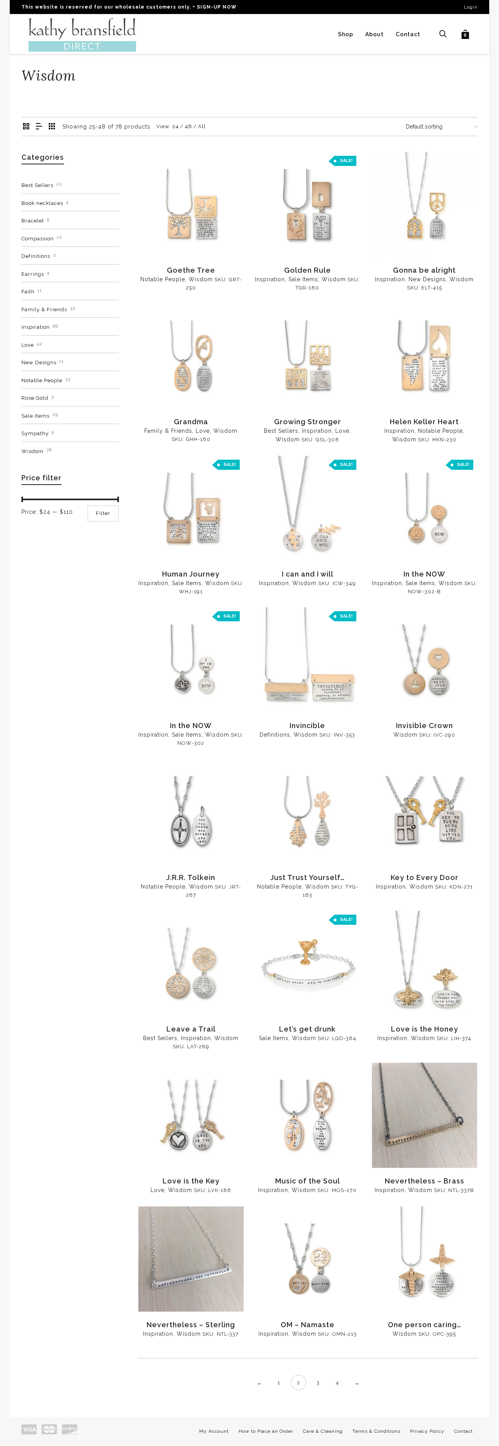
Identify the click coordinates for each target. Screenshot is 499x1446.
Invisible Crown (424, 725)
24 (175, 126)
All (202, 126)
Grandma (191, 422)
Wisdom (201, 279)
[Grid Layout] (52, 126)
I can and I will (307, 574)
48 (188, 126)
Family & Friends (168, 431)
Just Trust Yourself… (308, 877)
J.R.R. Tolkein (190, 877)
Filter (103, 513)
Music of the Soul (307, 1181)
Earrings (32, 274)
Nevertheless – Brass (424, 1181)
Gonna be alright (424, 270)
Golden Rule (307, 270)
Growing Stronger (307, 422)
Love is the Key (191, 1181)
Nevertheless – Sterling (191, 1325)
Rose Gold (34, 398)
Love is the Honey (424, 1029)
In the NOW (424, 574)
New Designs (427, 279)
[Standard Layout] (26, 126)
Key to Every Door (424, 877)
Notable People (162, 279)
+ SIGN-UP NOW (215, 7)
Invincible (307, 725)
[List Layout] (39, 126)
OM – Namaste (307, 1325)
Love (203, 431)
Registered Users (167, 239)
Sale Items (303, 279)
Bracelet (32, 221)
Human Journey (190, 574)
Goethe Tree (191, 270)
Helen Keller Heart (424, 422)
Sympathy (35, 433)
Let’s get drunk (307, 1029)
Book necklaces (42, 203)
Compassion (37, 239)
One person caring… (424, 1325)
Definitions (275, 735)
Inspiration (270, 279)
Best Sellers (281, 431)
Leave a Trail (191, 1029)
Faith (28, 291)
